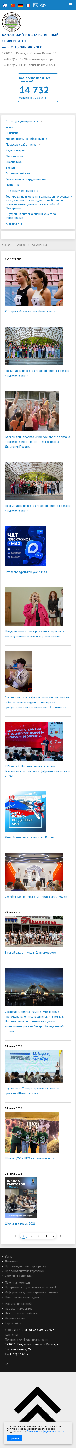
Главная (5, 244)
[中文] (13, 5)
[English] (5, 5)
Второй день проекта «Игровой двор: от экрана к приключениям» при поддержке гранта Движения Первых (37, 441)
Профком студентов (19, 1308)
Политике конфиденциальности (45, 1431)
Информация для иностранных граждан (31, 1292)
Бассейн (11, 167)
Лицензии (11, 1261)
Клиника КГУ (14, 223)
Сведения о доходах (19, 1276)
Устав (9, 127)
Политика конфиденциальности (26, 1339)
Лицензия (12, 133)
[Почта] (35, 5)
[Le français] (28, 5)
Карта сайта (13, 1323)
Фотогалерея (14, 156)
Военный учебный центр (22, 191)
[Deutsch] (20, 5)
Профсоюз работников (21, 144)
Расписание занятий (18, 1304)
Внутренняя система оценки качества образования (31, 216)
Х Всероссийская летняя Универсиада (30, 311)
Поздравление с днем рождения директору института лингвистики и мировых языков (34, 633)
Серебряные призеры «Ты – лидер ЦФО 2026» (36, 897)
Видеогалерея (15, 150)
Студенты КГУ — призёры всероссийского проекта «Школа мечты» (32, 1090)
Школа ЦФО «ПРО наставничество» (29, 1158)
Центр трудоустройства (21, 1313)
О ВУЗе (21, 244)
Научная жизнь (15, 1318)
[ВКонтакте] (8, 1358)
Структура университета (22, 121)
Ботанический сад (18, 173)
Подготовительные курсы (22, 1297)
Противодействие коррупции (24, 1271)
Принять (14, 1438)
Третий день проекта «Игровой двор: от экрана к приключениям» (37, 373)
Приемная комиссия (18, 1282)
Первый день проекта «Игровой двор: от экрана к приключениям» (37, 508)
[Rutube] (15, 1358)
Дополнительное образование (26, 138)
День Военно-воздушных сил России (29, 837)
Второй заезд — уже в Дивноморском (30, 952)
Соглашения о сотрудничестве (26, 179)
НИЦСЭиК (12, 185)
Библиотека (14, 162)
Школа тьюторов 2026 (20, 1223)
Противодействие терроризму (25, 1266)
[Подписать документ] (7, 1363)
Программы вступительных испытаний (30, 1287)
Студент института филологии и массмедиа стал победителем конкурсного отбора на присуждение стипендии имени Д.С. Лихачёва (37, 702)
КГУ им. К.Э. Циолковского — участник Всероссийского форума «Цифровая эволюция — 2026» (37, 771)
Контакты (11, 1334)
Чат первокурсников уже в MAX (26, 572)
